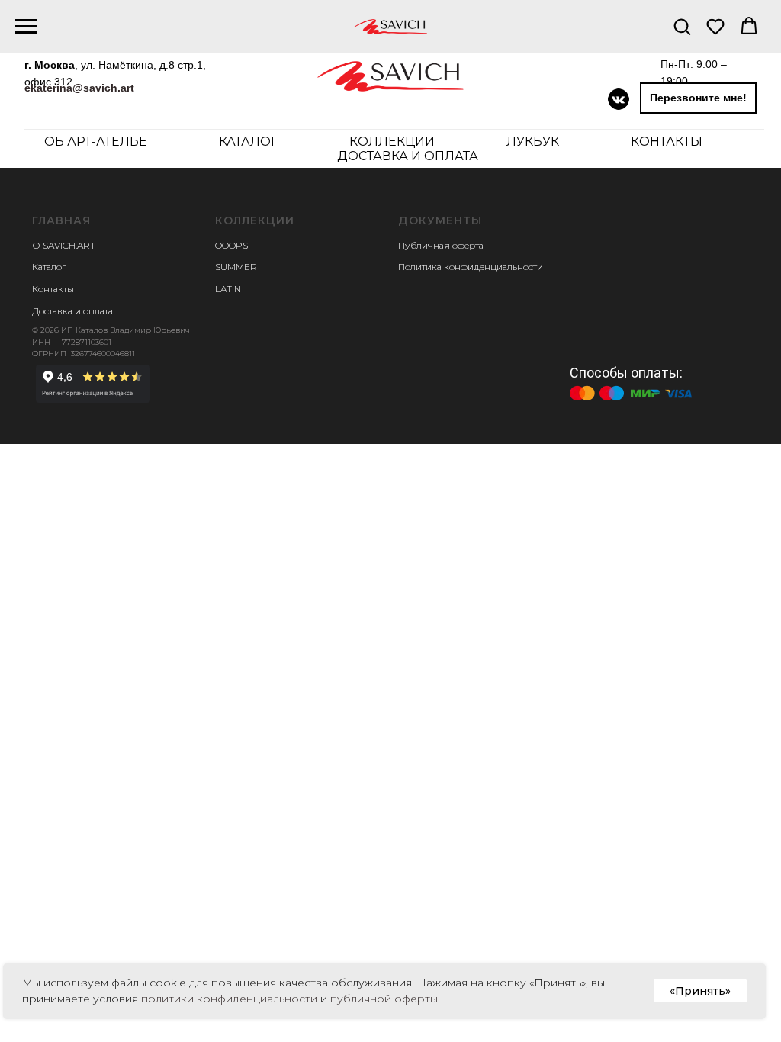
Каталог (49, 266)
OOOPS (231, 245)
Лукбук (532, 141)
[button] (682, 26)
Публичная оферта (441, 245)
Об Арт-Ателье (95, 141)
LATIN (228, 288)
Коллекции (392, 141)
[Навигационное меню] (26, 26)
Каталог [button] (248, 141)
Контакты (666, 141)
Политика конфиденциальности (470, 266)
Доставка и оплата (407, 156)
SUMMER (236, 266)
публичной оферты (384, 998)
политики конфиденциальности (229, 998)
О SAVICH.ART (63, 245)
